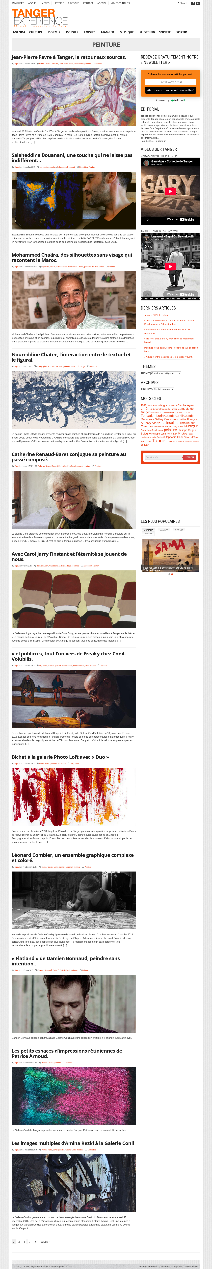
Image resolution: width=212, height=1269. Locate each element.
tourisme (188, 442)
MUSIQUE (127, 32)
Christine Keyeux (186, 405)
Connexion (143, 1266)
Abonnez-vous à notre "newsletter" (170, 90)
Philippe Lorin (158, 433)
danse (153, 413)
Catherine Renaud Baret (47, 466)
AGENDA (101, 3)
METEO (46, 3)
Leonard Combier (66, 866)
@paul (17, 63)
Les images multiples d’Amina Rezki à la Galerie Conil (73, 1143)
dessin (52, 266)
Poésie (190, 434)
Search (183, 3)
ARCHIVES (147, 389)
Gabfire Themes (191, 1266)
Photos (182, 433)
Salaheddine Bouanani (66, 167)
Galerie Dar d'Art (51, 63)
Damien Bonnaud (45, 970)
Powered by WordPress (159, 1266)
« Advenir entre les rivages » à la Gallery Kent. (168, 356)
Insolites (174, 419)
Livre (156, 426)
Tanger (82, 366)
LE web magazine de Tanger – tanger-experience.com (46, 1266)
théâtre (181, 441)
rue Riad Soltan (98, 266)
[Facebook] (193, 3)
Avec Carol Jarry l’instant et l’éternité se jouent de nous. (69, 556)
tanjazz (172, 441)
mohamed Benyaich (81, 665)
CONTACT (88, 3)
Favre (41, 63)
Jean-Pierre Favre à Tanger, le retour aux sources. (69, 57)
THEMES (145, 373)
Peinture (98, 63)
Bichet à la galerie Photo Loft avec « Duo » (60, 756)
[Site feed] (198, 3)
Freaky (51, 665)
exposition (43, 665)
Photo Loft (75, 366)
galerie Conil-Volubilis (63, 665)
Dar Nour (160, 413)
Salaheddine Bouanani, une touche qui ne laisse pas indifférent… (72, 158)
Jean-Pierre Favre (66, 63)
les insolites (44, 167)
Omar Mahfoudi (149, 430)
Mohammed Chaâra (75, 266)
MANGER (107, 32)
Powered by (162, 100)
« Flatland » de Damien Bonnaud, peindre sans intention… (66, 961)
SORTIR (181, 32)
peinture (87, 63)
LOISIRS (89, 32)
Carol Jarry (53, 565)
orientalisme (78, 63)
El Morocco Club (183, 413)
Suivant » (45, 1241)
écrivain (145, 444)
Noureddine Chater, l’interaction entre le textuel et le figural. (71, 357)
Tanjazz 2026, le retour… (157, 315)
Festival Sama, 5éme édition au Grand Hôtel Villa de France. (168, 569)
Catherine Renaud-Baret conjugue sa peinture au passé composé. (69, 457)
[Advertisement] (170, 491)
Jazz (156, 423)
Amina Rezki (47, 1149)
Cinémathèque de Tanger (165, 409)
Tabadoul (188, 437)
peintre (160, 430)
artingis (162, 405)
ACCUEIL (33, 3)
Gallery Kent (162, 419)
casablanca (172, 405)
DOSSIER (72, 32)
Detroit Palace (61, 266)
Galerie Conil (62, 466)
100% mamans (149, 405)
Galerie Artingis (65, 565)
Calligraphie (42, 366)
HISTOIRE (59, 3)
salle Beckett (158, 437)
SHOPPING (147, 32)
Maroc (181, 426)
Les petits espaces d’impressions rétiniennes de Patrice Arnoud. (67, 1053)
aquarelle (45, 266)
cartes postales (58, 1149)
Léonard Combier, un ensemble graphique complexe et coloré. (73, 858)
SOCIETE (165, 32)
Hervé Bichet (44, 763)
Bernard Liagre (42, 565)
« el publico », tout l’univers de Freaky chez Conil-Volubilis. (69, 656)
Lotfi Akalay (171, 426)
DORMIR (54, 32)
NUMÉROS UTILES (120, 3)
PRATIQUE (73, 3)
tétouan (196, 442)
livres (161, 426)
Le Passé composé (76, 466)
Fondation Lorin (152, 415)
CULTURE (36, 32)
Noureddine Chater (55, 366)
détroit (173, 412)
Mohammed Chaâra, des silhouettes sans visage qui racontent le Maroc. (72, 257)
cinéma (146, 409)
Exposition (83, 167)
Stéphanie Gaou (174, 437)
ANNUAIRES (18, 3)
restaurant (146, 437)
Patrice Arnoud (47, 1062)
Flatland (56, 970)
